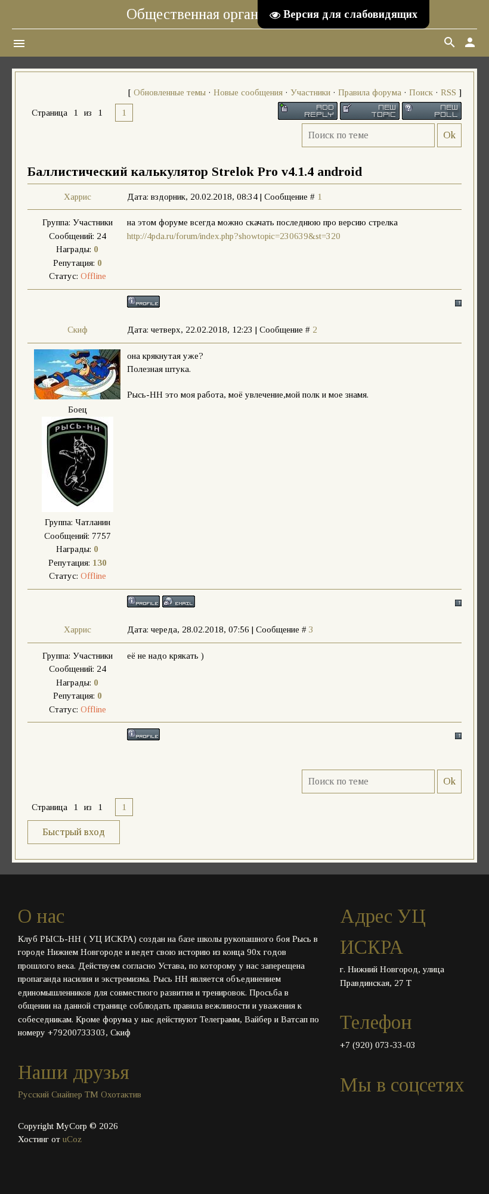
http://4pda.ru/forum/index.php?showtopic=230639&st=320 (235, 236)
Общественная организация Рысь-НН (244, 14)
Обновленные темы (170, 92)
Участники (310, 92)
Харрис (77, 196)
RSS (448, 92)
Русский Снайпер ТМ (58, 1094)
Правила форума (369, 92)
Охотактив (121, 1094)
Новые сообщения (248, 92)
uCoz (72, 1139)
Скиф (77, 329)
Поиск (421, 92)
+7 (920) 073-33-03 (378, 1045)
